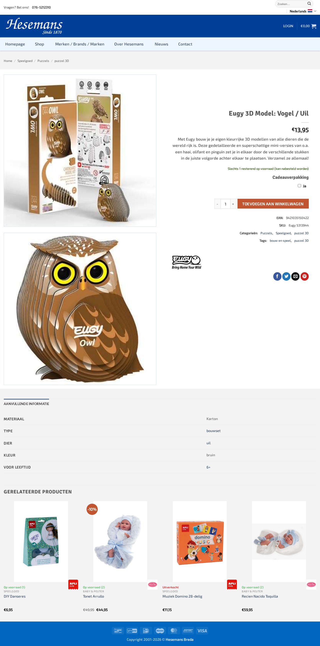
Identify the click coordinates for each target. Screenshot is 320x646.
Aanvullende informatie (26, 404)
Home (8, 61)
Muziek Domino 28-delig (182, 596)
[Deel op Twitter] (286, 276)
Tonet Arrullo (93, 596)
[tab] (26, 404)
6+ (208, 467)
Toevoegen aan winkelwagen (273, 203)
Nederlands (298, 11)
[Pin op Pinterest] (304, 276)
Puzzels (43, 61)
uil (208, 443)
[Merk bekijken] (73, 585)
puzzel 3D (61, 61)
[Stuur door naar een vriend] (295, 276)
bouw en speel (280, 240)
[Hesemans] (34, 26)
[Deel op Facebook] (277, 276)
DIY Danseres (15, 596)
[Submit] (309, 3)
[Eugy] (187, 262)
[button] (288, 26)
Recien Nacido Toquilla (260, 596)
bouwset (213, 431)
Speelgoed (25, 61)
